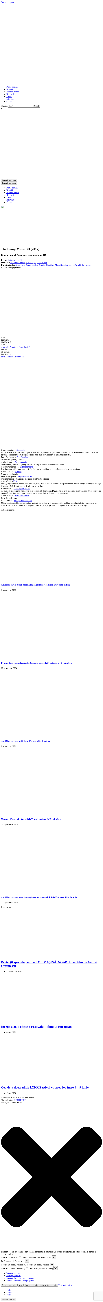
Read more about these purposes (20, 1280)
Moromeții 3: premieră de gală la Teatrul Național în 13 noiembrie (31, 819)
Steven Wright (75, 265)
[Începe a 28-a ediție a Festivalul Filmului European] (44, 1021)
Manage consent (8, 1300)
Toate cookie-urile (9, 1285)
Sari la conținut (7, 2)
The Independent (25, 467)
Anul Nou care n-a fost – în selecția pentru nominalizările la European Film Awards (39, 897)
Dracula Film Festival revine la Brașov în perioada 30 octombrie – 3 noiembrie (36, 663)
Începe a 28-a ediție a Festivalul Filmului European (36, 1026)
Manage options (13, 1273)
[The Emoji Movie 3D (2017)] (14, 243)
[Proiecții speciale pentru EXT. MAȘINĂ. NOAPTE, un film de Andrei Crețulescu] (44, 956)
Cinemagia (20, 450)
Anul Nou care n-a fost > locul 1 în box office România (25, 741)
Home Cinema (12, 92)
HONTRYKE (20, 1100)
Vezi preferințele (31, 1285)
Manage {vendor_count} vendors (20, 1278)
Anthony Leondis (15, 260)
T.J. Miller (86, 265)
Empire (18, 471)
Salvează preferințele (48, 1285)
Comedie (22, 347)
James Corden (32, 265)
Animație (5, 347)
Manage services (13, 1275)
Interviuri (10, 99)
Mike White (42, 262)
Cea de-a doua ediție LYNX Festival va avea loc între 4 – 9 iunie (45, 1087)
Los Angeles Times (22, 488)
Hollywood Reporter (23, 500)
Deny (21, 1285)
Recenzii (10, 94)
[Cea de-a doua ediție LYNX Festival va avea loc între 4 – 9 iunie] (44, 1082)
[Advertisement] (50, 77)
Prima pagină (12, 87)
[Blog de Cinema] (51, 37)
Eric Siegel (31, 262)
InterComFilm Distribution (12, 357)
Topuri (9, 96)
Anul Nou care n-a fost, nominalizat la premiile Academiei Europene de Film (35, 585)
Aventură (14, 347)
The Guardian (22, 457)
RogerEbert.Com (25, 476)
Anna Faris (20, 265)
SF (28, 347)
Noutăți (9, 89)
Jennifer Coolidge (46, 265)
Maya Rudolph (61, 265)
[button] (51, 1177)
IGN (15, 481)
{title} (9, 1290)
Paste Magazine (21, 462)
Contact (9, 101)
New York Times (22, 496)
